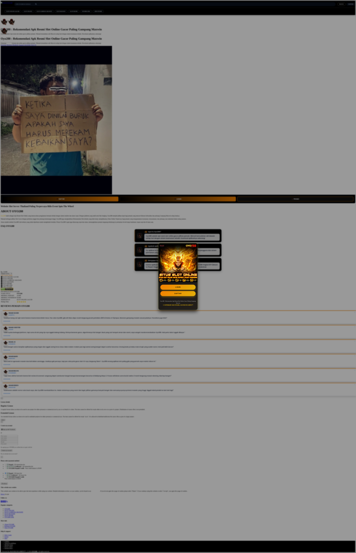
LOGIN (178, 287)
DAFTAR (178, 293)
